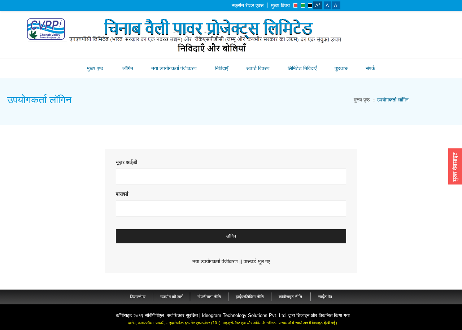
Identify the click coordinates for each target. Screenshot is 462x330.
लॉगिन (127, 68)
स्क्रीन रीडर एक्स (247, 5)
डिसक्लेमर (137, 296)
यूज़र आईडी (126, 162)
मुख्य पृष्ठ (95, 68)
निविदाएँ (221, 68)
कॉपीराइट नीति (291, 296)
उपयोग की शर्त (171, 296)
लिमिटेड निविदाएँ (302, 68)
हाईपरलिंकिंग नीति (250, 296)
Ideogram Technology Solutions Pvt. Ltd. (244, 315)
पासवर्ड (122, 194)
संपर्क (370, 68)
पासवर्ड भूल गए (257, 261)
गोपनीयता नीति (209, 296)
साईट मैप (325, 296)
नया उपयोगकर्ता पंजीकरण (174, 68)
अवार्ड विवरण (258, 68)
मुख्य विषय (280, 5)
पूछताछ (341, 68)
